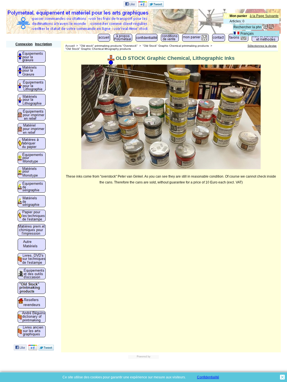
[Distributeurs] (31, 302)
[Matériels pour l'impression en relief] (31, 129)
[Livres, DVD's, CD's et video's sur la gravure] (31, 259)
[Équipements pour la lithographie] (31, 85)
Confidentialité (208, 377)
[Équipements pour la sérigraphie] (31, 187)
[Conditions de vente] (170, 39)
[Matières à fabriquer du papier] (31, 143)
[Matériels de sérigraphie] (31, 201)
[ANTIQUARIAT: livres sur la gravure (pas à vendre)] (31, 331)
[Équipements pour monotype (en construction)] (31, 158)
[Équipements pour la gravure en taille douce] (31, 57)
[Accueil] (104, 39)
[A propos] (123, 39)
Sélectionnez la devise (262, 45)
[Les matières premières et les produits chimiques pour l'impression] (31, 230)
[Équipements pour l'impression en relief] (31, 115)
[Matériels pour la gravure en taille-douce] (31, 71)
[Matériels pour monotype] (31, 172)
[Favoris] (238, 39)
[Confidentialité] (147, 39)
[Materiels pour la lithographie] (31, 100)
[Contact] (218, 39)
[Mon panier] (195, 39)
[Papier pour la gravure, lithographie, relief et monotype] (31, 216)
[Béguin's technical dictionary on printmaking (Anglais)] (31, 317)
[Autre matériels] (31, 245)
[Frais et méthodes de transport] (265, 39)
